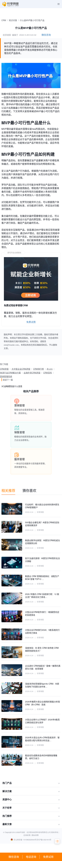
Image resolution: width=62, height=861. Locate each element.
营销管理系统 (6, 376)
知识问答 (13, 20)
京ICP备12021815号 (43, 839)
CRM (3, 20)
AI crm (50, 368)
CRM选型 (4, 368)
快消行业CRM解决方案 (10, 372)
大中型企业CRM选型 (21, 368)
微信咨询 (14, 857)
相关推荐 (8, 490)
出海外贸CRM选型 (32, 372)
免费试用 (48, 857)
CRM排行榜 (38, 368)
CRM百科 (47, 372)
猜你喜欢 (29, 490)
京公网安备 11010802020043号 (25, 839)
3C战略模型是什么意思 (11, 386)
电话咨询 (31, 857)
